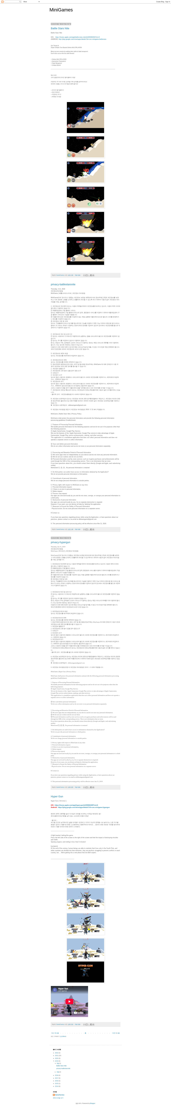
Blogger (92, 1103)
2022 (57, 1053)
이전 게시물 (116, 1033)
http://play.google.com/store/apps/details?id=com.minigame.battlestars (82, 39)
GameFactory (59, 1095)
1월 (58, 1072)
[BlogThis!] (87, 275)
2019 (57, 1061)
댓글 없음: (78, 275)
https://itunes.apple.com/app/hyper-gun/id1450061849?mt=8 (76, 805)
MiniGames (61, 9)
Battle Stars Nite (60, 28)
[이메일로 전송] (84, 275)
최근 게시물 (55, 1033)
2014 (57, 1086)
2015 (57, 1083)
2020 (57, 1058)
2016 (57, 1081)
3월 (58, 1063)
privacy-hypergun (60, 542)
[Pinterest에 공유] (93, 275)
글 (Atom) (63, 1036)
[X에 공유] (89, 275)
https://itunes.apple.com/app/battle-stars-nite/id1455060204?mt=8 (77, 37)
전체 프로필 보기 (58, 1098)
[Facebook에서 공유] (91, 275)
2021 (57, 1055)
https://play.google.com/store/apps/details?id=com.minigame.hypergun (84, 807)
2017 (57, 1078)
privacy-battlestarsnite (63, 284)
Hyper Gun (57, 796)
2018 (57, 1075)
